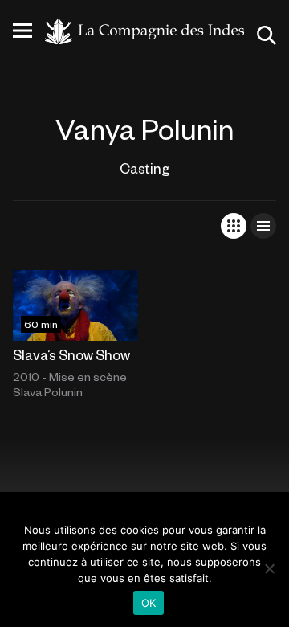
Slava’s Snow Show (71, 354)
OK (149, 602)
